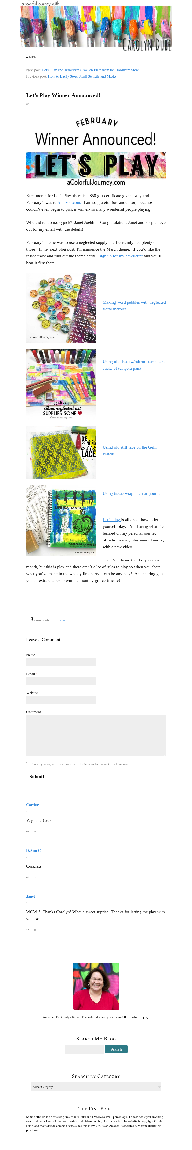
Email (32, 673)
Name (32, 654)
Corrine (32, 804)
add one (60, 619)
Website (32, 692)
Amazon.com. (69, 202)
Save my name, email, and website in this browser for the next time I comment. (81, 764)
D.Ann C (33, 850)
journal (156, 493)
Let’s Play (112, 519)
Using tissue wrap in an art (126, 493)
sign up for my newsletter (121, 256)
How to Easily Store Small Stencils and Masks (82, 76)
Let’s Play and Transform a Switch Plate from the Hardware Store (90, 69)
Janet (30, 896)
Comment (33, 711)
